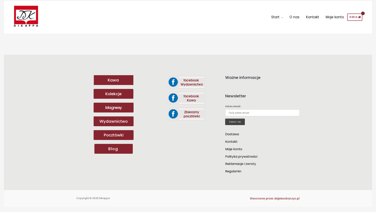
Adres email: (233, 106)
